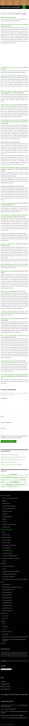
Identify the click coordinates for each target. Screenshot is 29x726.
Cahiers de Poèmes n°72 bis (8, 589)
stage (15, 485)
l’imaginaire (4, 513)
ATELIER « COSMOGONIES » (8, 243)
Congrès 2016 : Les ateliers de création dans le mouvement (15, 636)
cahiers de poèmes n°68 (7, 602)
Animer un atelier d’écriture (8, 566)
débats (9, 477)
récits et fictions (6, 534)
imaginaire (4, 480)
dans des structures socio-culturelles (11, 558)
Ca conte (4, 568)
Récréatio (3, 142)
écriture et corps (6, 542)
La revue (3, 581)
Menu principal (27, 7)
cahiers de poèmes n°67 (7, 605)
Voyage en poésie (5, 233)
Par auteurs (4, 618)
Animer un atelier (6, 503)
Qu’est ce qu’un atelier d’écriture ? (10, 498)
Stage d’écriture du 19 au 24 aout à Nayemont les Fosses (13, 457)
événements (15, 486)
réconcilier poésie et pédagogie (9, 574)
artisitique (8, 475)
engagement (17, 477)
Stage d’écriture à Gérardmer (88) (8, 462)
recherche (21, 482)
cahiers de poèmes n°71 (7, 595)
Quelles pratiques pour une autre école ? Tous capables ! (15, 579)
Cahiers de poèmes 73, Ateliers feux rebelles (11, 587)
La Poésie (4, 519)
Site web (3, 428)
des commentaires (6, 686)
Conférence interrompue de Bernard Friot (18, 717)
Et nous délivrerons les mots (7, 361)
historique (24, 477)
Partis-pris (4, 500)
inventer (9, 480)
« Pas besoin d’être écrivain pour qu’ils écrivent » (13, 311)
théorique (21, 484)
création (3, 477)
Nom (2, 416)
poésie (5, 482)
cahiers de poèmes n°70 (7, 597)
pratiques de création (7, 516)
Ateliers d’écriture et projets (8, 508)
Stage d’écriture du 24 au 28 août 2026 (9, 454)
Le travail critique (6, 527)
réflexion (9, 484)
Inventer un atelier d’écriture (9, 506)
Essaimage (3, 621)
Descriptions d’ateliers (6, 529)
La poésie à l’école (5, 186)
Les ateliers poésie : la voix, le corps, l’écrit (11, 67)
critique (26, 475)
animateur (3, 475)
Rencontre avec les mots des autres (9, 271)
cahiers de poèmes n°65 (7, 610)
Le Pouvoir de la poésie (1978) (8, 576)
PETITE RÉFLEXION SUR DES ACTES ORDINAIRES (14, 264)
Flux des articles (5, 684)
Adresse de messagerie (6, 422)
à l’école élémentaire (7, 550)
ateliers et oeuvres (6, 540)
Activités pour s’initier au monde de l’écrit (11, 203)
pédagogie (15, 482)
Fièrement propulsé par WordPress (7, 724)
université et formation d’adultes (9, 555)
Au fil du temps (5, 615)
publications (5, 626)
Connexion (3, 681)
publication (8, 482)
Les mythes (4, 521)
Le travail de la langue (7, 511)
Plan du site (3, 643)
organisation (17, 480)
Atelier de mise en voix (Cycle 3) (8, 17)
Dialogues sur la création (7, 291)
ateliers (14, 474)
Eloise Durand (4, 715)
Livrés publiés (4, 563)
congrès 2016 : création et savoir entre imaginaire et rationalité (14, 640)
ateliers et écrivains (6, 537)
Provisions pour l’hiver (6, 75)
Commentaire (4, 398)
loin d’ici (4, 561)
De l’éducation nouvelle (6, 631)
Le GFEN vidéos (5, 634)
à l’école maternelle (6, 547)
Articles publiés (4, 613)
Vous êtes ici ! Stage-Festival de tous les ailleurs (11, 464)
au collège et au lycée (7, 553)
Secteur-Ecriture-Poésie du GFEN (10, 7)
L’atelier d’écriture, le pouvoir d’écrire (10, 571)
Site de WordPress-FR (5, 689)
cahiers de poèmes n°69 (7, 600)
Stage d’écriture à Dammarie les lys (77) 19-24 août (12, 459)
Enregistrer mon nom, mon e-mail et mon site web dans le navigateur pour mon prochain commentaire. (14, 436)
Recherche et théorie (5, 495)
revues (3, 623)
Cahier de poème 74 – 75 (7, 584)
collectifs (4, 629)
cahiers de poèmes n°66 (7, 608)
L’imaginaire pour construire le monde (10, 318)
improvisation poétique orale (9, 524)
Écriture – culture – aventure (7, 104)
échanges (9, 486)
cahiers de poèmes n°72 (7, 592)
